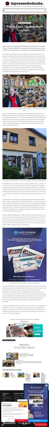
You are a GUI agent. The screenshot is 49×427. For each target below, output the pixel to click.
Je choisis (8, 420)
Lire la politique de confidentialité (8, 416)
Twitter (25, 347)
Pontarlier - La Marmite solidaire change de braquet (28, 362)
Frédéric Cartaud (20, 33)
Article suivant (19, 360)
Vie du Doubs (17, 401)
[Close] (47, 385)
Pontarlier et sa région (24, 22)
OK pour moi (21, 420)
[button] (2, 424)
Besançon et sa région (18, 395)
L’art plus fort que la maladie (26, 355)
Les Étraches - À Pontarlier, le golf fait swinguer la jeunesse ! (28, 376)
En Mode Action (17, 397)
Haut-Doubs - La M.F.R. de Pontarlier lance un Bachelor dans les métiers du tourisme (43, 378)
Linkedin (32, 347)
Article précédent (23, 353)
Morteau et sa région (18, 399)
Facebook (18, 347)
